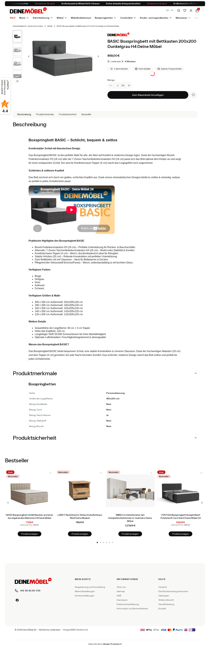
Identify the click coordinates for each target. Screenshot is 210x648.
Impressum (122, 600)
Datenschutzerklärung (128, 604)
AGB (119, 595)
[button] (197, 10)
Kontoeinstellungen (84, 595)
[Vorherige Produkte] (8, 503)
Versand (162, 587)
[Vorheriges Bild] (29, 56)
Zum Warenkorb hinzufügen (148, 94)
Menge (111, 80)
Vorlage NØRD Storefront (74, 630)
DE (167, 10)
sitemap (121, 591)
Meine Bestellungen (85, 591)
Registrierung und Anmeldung (90, 587)
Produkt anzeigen (29, 533)
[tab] (97, 542)
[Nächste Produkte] (202, 503)
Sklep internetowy (104, 644)
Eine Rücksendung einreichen (173, 591)
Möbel (49, 26)
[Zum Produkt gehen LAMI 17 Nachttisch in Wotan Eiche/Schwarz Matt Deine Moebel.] (80, 490)
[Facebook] (17, 600)
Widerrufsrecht (166, 600)
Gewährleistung (166, 604)
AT (172, 10)
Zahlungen (163, 595)
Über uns (121, 587)
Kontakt (162, 608)
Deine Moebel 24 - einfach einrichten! (28, 26)
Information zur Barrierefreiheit (132, 608)
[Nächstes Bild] (98, 56)
